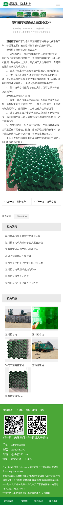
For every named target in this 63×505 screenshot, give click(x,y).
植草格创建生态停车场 (47, 201)
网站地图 (8, 410)
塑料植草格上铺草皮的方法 (18, 201)
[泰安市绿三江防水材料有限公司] (31, 13)
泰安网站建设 (34, 493)
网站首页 (8, 501)
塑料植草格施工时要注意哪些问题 (22, 236)
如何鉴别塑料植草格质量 (18, 256)
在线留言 (39, 501)
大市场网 (46, 493)
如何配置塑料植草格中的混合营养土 (24, 263)
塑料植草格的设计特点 (17, 276)
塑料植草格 (12, 41)
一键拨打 (23, 501)
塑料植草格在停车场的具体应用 (21, 249)
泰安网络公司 (20, 493)
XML (20, 410)
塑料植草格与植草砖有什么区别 (21, 283)
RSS (42, 410)
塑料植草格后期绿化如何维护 (20, 269)
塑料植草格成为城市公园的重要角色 (24, 242)
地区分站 (31, 410)
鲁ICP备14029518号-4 (14, 488)
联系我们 (53, 501)
